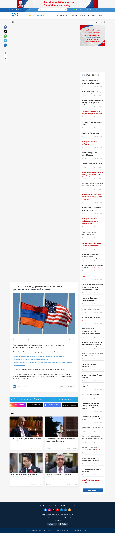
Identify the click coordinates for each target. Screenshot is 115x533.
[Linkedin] (20, 10)
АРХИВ (63, 505)
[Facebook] (45, 510)
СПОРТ (100, 15)
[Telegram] (18, 10)
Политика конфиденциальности (79, 530)
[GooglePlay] (52, 524)
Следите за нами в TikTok (36, 405)
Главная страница (95, 22)
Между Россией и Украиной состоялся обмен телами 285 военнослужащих (39, 356)
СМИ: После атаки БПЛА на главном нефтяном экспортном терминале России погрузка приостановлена (43, 364)
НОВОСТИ (81, 15)
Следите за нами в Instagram (19, 405)
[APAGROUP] (57, 520)
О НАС (42, 505)
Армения (70, 386)
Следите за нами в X (70, 405)
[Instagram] (12, 10)
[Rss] (23, 10)
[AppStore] (63, 524)
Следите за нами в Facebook (54, 405)
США (62, 386)
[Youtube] (16, 10)
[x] (53, 510)
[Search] (65, 10)
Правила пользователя (63, 530)
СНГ (104, 22)
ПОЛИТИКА (73, 15)
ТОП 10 (72, 505)
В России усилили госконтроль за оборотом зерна (31, 359)
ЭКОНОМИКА (91, 15)
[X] (14, 10)
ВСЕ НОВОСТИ (62, 15)
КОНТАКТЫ (52, 505)
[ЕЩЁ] (103, 15)
